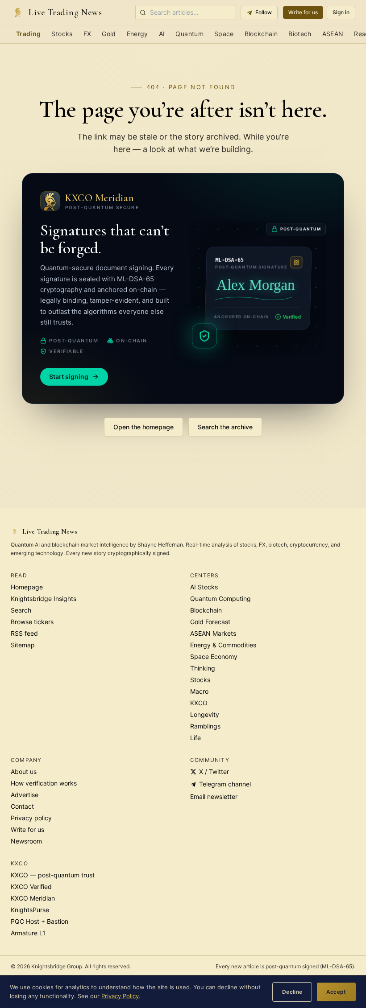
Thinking (202, 668)
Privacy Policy (120, 996)
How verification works (44, 783)
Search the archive (225, 427)
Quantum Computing (220, 598)
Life (195, 737)
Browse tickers (32, 621)
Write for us (303, 12)
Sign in (341, 12)
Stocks (61, 33)
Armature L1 (28, 933)
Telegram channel (225, 784)
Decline (292, 991)
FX (87, 33)
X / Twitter (214, 771)
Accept (336, 991)
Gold (109, 33)
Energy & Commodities (223, 645)
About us (24, 771)
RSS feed (24, 633)
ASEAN (333, 33)
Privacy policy (31, 818)
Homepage (27, 587)
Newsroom (26, 841)
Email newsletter (213, 796)
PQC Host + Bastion (39, 921)
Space (224, 33)
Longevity (204, 714)
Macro (199, 691)
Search (21, 610)
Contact (22, 806)
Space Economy (213, 656)
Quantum (189, 33)
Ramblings (205, 726)
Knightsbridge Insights (43, 598)
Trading (28, 33)
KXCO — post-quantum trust (53, 875)
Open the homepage (143, 427)
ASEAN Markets (213, 633)
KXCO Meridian (33, 898)
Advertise (24, 794)
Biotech (299, 33)
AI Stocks (204, 587)
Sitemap (23, 645)
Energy (137, 33)
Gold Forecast (210, 621)
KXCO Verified (31, 886)
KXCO (199, 703)
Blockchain (261, 33)
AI (162, 33)
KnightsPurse (30, 909)
